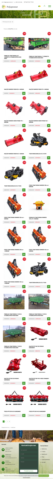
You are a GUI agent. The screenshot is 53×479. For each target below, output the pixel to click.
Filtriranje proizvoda (7, 21)
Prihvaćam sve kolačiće (43, 475)
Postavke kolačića (26, 477)
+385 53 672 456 (18, 2)
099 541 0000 (8, 462)
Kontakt (43, 462)
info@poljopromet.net (8, 2)
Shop (42, 457)
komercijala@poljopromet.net (11, 457)
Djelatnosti (44, 454)
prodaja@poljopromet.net (10, 464)
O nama (43, 451)
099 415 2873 (8, 469)
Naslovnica (44, 449)
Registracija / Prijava (29, 2)
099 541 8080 (8, 456)
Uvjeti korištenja (45, 459)
